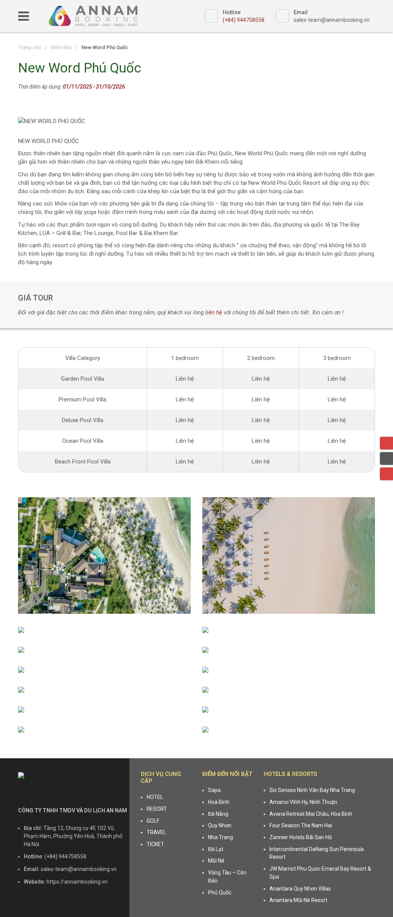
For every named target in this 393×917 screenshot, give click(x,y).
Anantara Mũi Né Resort (298, 900)
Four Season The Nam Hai (300, 825)
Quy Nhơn (219, 825)
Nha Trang (220, 837)
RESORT (157, 809)
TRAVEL (156, 832)
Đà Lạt (215, 849)
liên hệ (213, 312)
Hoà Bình (219, 802)
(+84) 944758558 (243, 20)
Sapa (214, 790)
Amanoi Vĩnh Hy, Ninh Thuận (303, 802)
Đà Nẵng (218, 814)
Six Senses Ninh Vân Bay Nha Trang (312, 790)
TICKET (155, 844)
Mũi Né (216, 861)
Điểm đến (61, 47)
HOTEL (155, 797)
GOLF (153, 821)
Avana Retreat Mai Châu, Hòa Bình (310, 814)
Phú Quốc (219, 892)
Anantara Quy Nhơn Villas (300, 889)
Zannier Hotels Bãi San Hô (300, 837)
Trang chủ (29, 47)
